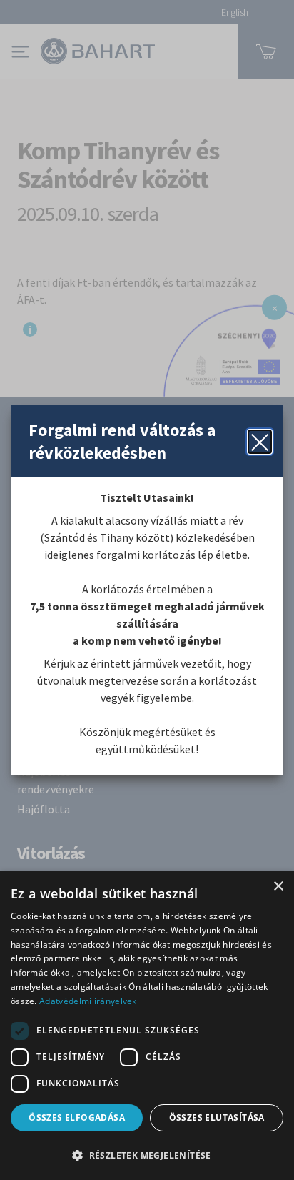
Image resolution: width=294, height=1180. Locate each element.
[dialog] (147, 1025)
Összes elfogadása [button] (77, 1117)
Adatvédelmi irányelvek (88, 1001)
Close (259, 441)
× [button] (278, 886)
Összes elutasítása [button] (217, 1117)
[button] (147, 1155)
